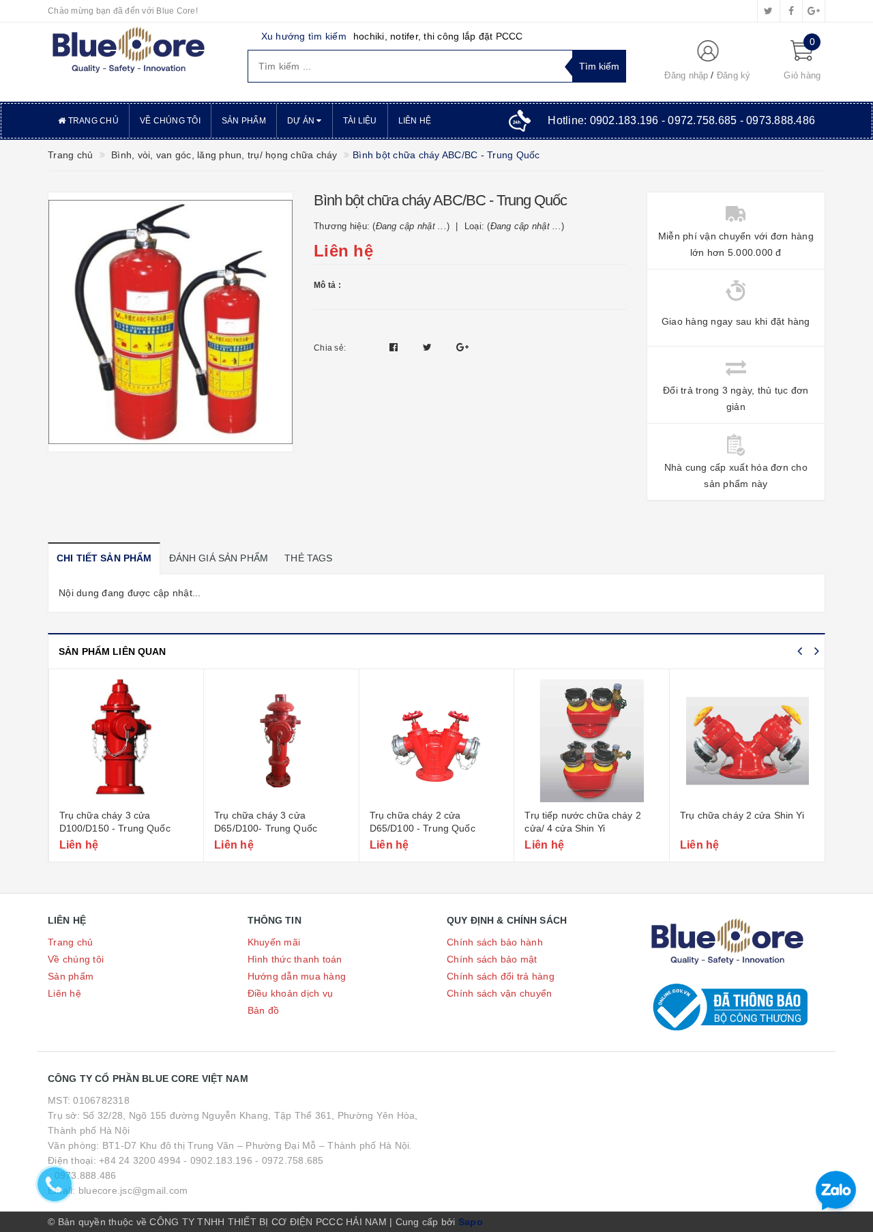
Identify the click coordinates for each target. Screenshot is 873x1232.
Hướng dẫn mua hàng (297, 976)
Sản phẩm (244, 121)
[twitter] (769, 11)
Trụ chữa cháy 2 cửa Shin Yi (742, 815)
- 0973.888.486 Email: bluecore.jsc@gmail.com (118, 1183)
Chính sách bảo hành (495, 942)
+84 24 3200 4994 (140, 1160)
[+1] (462, 347)
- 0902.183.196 (217, 1160)
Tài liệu (360, 121)
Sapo (470, 1221)
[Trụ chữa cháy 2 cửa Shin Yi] (747, 740)
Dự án (302, 121)
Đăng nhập (686, 75)
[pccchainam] (128, 50)
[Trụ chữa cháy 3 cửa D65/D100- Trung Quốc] (281, 740)
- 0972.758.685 (289, 1160)
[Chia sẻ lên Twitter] (429, 347)
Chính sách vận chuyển (499, 993)
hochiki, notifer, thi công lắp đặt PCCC (438, 36)
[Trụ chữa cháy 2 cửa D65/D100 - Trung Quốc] (437, 740)
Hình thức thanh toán (295, 959)
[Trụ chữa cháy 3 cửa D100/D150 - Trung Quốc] (126, 740)
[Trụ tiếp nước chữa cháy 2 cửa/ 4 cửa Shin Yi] (591, 740)
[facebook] (791, 11)
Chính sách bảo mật (492, 959)
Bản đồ (264, 1010)
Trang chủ (92, 121)
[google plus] (814, 11)
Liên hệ (415, 121)
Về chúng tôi (170, 121)
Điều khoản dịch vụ (291, 993)
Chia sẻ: (330, 348)
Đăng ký (734, 75)
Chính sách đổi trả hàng (500, 976)
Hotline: (681, 120)
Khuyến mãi (274, 942)
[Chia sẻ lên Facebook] (395, 347)
